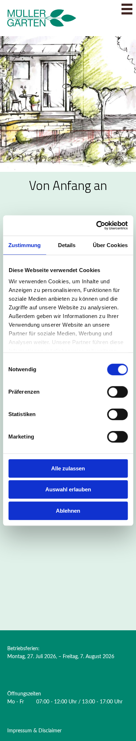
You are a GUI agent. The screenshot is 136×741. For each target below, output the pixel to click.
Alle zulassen (68, 468)
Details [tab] (67, 245)
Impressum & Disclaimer (34, 730)
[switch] (117, 392)
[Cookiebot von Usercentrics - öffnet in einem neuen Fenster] (97, 225)
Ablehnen (68, 511)
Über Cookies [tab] (110, 245)
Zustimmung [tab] (24, 245)
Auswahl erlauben (68, 489)
